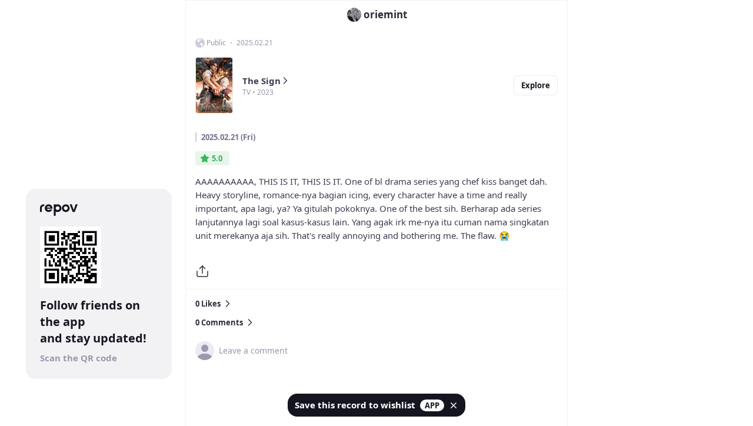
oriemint (385, 14)
